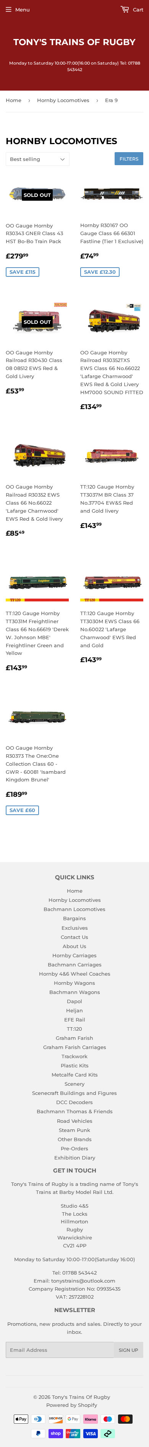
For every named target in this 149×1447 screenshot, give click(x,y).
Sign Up (128, 1350)
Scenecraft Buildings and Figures (74, 1093)
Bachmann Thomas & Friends (75, 1111)
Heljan (74, 1010)
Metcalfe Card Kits (75, 1075)
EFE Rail (74, 1020)
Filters (129, 159)
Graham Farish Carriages (74, 1047)
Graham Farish (74, 1038)
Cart (137, 9)
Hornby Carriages (74, 955)
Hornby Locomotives (63, 100)
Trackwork (74, 1056)
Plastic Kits (75, 1065)
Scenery (74, 1084)
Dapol (74, 1001)
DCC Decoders (74, 1102)
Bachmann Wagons (74, 992)
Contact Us (74, 937)
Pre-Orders (74, 1148)
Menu (22, 9)
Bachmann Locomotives (74, 909)
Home (13, 100)
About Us (74, 946)
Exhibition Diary (74, 1158)
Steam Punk (74, 1130)
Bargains (74, 918)
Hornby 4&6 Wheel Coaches (74, 974)
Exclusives (75, 928)
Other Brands (75, 1139)
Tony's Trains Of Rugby (74, 42)
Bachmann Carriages (75, 964)
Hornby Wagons (74, 983)
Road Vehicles (74, 1121)
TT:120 (74, 1029)
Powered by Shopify (71, 1405)
